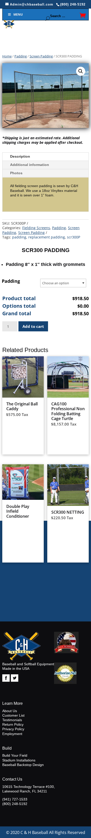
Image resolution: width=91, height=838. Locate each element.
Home (7, 56)
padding (19, 237)
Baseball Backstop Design (23, 765)
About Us (9, 711)
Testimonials (12, 720)
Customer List (13, 715)
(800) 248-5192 (14, 804)
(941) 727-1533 (14, 799)
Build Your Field (14, 755)
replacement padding (46, 237)
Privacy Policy (13, 729)
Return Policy (13, 724)
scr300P (73, 237)
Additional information (29, 165)
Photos (16, 173)
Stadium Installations (18, 760)
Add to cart (33, 326)
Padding (20, 56)
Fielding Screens (36, 227)
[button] (80, 71)
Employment (12, 734)
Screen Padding (41, 56)
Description (20, 156)
